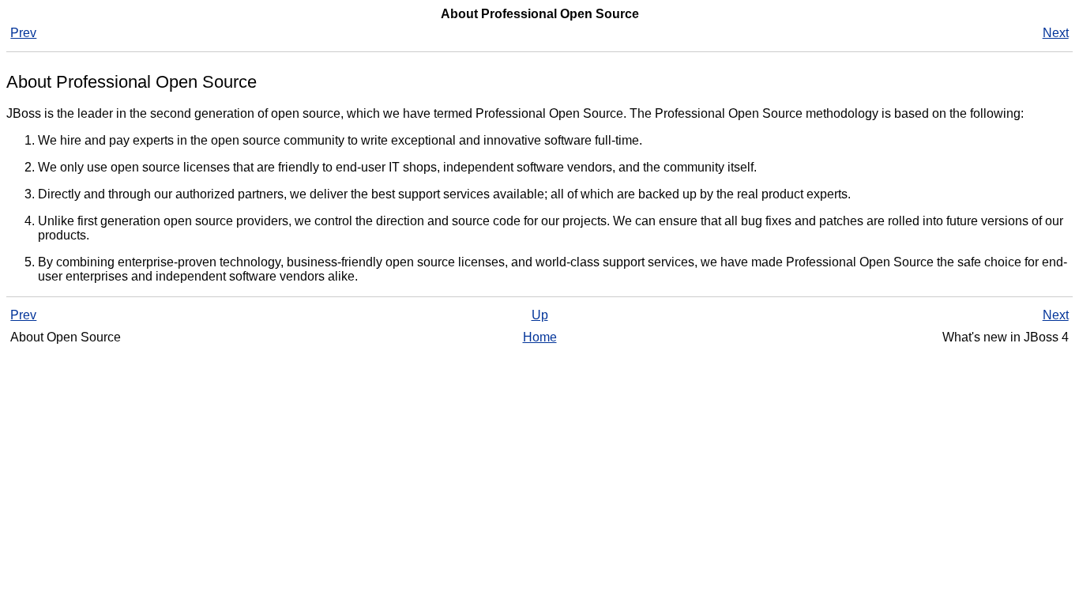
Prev (23, 33)
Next (1056, 33)
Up (540, 315)
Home (540, 337)
